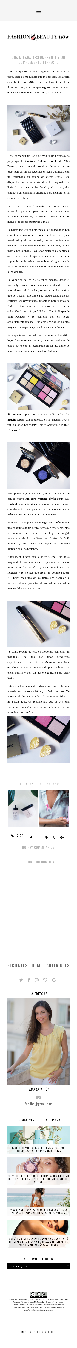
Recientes (17, 965)
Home (37, 965)
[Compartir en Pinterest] (46, 838)
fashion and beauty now (38, 1299)
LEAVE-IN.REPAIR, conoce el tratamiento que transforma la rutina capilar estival (38, 1149)
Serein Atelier (45, 1331)
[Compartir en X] (31, 838)
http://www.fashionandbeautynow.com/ (49, 1305)
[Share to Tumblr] (54, 838)
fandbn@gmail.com (39, 1103)
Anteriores (58, 965)
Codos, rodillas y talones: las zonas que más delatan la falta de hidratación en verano (38, 1212)
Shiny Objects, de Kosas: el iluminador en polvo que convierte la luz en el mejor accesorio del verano (38, 1179)
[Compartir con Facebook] (39, 838)
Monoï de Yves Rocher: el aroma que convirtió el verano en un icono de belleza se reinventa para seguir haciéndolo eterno (38, 1241)
